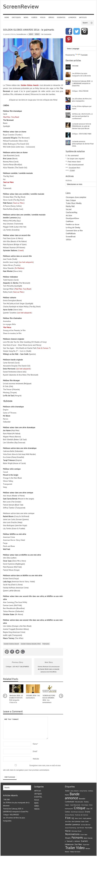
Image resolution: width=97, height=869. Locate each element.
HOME (7, 17)
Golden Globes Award (11, 644)
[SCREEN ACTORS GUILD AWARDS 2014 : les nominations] (49, 688)
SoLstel (68, 209)
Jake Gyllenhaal (76, 821)
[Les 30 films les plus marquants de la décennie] (68, 74)
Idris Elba (68, 821)
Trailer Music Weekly (74, 203)
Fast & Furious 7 (43, 348)
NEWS (26, 17)
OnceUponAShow (72, 218)
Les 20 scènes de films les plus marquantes (81, 99)
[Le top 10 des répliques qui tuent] (68, 107)
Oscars (68, 838)
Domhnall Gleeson (77, 812)
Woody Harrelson (75, 852)
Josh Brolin (80, 828)
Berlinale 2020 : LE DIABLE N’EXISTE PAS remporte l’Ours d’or (16, 699)
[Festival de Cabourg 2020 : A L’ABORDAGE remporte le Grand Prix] (68, 82)
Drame (87, 812)
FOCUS (42, 17)
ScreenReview (21, 34)
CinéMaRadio (71, 233)
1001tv (68, 239)
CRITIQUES (16, 17)
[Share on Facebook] (12, 652)
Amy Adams (74, 791)
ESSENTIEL (61, 17)
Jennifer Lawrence (72, 824)
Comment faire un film (74, 230)
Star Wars (78, 844)
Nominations (72, 834)
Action (67, 791)
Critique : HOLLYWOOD (80, 91)
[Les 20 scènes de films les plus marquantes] (68, 99)
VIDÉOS (34, 17)
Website (36, 759)
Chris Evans (84, 805)
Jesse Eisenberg (70, 828)
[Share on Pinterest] (7, 652)
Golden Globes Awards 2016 (31, 644)
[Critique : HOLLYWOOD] (68, 92)
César (88, 809)
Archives (69, 180)
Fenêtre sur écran (72, 224)
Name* (35, 744)
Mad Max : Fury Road (11, 117)
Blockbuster (79, 802)
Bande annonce (72, 795)
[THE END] (68, 67)
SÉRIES (51, 17)
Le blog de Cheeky (73, 227)
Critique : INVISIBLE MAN (81, 134)
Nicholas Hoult (76, 831)
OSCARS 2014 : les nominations (33, 696)
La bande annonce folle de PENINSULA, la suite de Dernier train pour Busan (81, 126)
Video (80, 847)
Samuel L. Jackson (73, 841)
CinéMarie (69, 221)
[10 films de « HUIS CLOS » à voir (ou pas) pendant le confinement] (68, 115)
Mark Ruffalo (88, 828)
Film (68, 818)
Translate (84, 55)
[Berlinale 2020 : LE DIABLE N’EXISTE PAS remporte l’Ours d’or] (16, 688)
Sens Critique (71, 200)
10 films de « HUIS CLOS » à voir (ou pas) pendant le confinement (82, 116)
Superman (86, 844)
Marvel (68, 831)
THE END (75, 66)
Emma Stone (69, 815)
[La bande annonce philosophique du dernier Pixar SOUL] (68, 142)
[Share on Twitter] (17, 652)
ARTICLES (83, 17)
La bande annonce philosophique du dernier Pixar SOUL (83, 143)
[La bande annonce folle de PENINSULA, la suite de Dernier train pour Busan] (68, 125)
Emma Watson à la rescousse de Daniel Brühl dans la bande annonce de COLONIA (48, 669)
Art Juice (69, 215)
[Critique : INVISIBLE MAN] (68, 134)
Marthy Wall (70, 206)
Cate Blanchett (75, 805)
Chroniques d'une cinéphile (76, 197)
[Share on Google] (23, 652)
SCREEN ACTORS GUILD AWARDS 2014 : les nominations (48, 699)
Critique (79, 808)
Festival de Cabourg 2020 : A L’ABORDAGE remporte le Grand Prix (82, 83)
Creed (20, 250)
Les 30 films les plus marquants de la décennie (81, 74)
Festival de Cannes (81, 815)
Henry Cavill (78, 818)
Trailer (70, 847)
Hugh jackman (87, 818)
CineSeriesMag (71, 212)
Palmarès (46, 644)
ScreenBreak (70, 236)
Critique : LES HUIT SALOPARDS (17, 666)
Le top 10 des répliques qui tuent (81, 107)
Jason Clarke (84, 821)
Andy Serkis (83, 791)
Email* (35, 751)
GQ (72, 818)
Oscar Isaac (83, 834)
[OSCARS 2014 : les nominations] (33, 688)
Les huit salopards (26, 262)
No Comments (46, 34)
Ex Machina (19, 268)
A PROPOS (72, 17)
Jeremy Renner (85, 825)
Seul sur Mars (8, 182)
